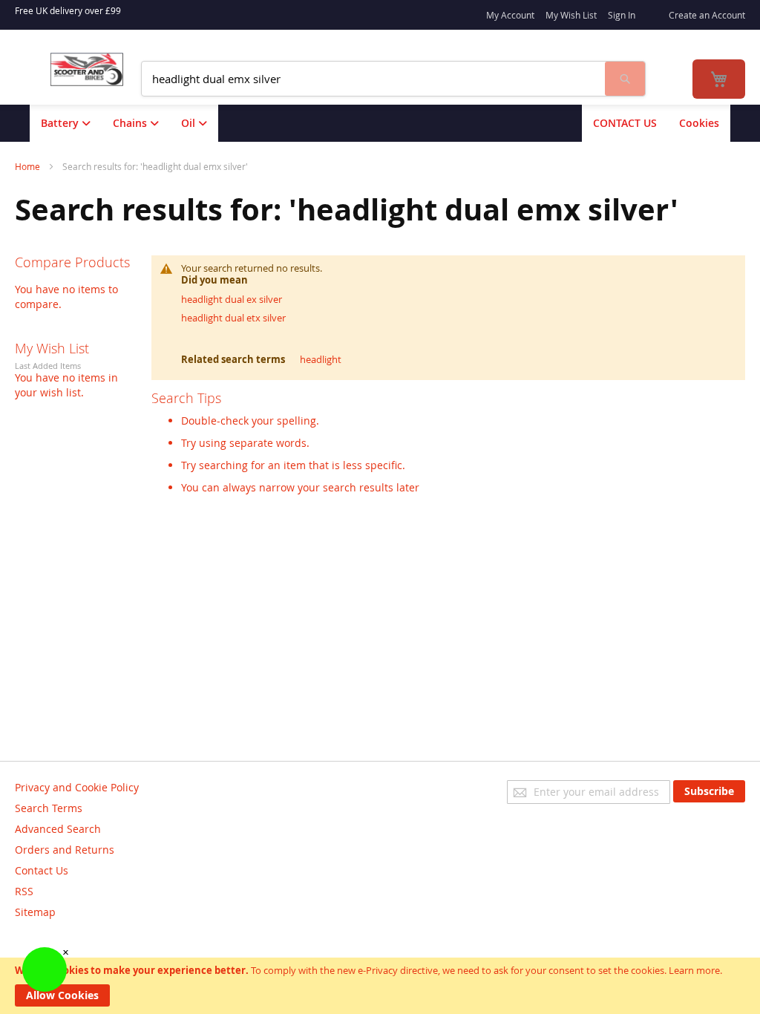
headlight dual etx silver (233, 317)
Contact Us (41, 870)
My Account (510, 15)
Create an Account (707, 15)
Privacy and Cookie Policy (77, 787)
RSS (24, 891)
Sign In (621, 15)
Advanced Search (58, 829)
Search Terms (48, 808)
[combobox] (373, 79)
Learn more (694, 970)
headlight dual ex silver (231, 299)
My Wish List (571, 15)
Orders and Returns (64, 850)
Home (28, 166)
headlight (320, 359)
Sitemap (35, 912)
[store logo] (86, 69)
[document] (380, 986)
